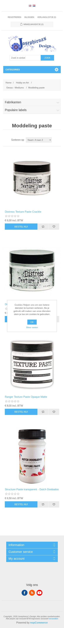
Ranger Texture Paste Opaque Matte (26, 396)
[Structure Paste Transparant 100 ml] (32, 456)
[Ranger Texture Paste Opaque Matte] (32, 363)
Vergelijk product (42, 226)
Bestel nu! (21, 226)
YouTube (39, 593)
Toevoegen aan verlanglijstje (53, 226)
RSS (32, 593)
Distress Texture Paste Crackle (23, 211)
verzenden (53, 619)
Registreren (14, 17)
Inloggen (29, 17)
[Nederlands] (34, 5)
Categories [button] (13, 69)
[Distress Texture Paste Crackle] (32, 178)
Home (8, 82)
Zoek (47, 58)
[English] (30, 5)
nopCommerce (39, 622)
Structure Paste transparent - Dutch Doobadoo (32, 489)
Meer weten (32, 327)
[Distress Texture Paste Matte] (32, 271)
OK (32, 322)
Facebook (24, 593)
